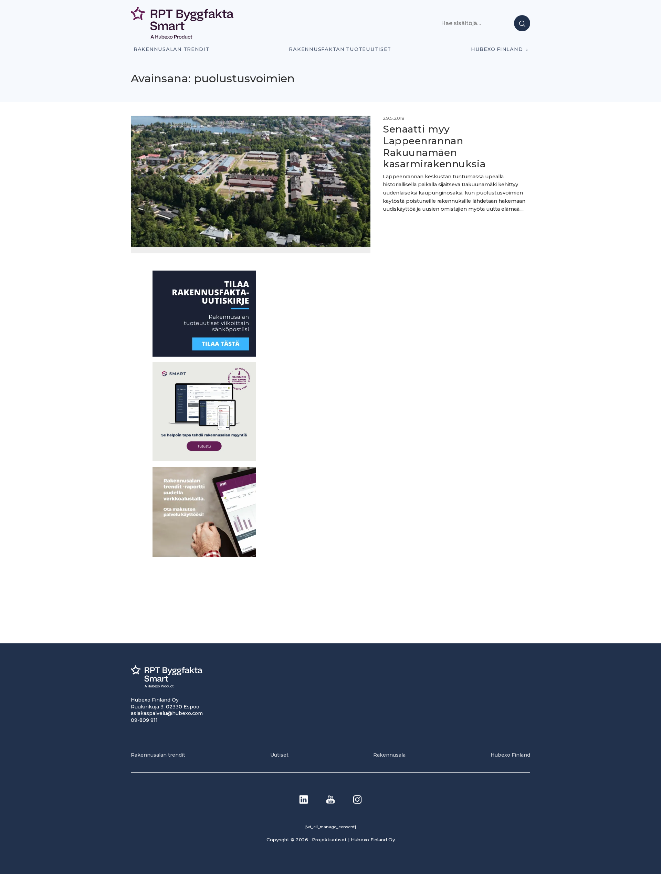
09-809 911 (144, 720)
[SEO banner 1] (204, 459)
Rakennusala (389, 755)
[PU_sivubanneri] (204, 555)
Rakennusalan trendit (171, 49)
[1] (204, 354)
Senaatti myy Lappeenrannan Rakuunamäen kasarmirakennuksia (434, 146)
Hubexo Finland (497, 49)
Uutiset (279, 755)
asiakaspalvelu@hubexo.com (167, 713)
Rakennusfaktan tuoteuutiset (340, 49)
